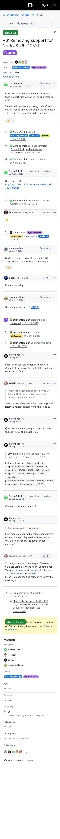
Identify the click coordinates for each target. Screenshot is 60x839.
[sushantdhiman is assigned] (22, 62)
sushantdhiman (34, 149)
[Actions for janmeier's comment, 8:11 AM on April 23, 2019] (54, 212)
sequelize (12, 15)
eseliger (19, 152)
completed (15, 323)
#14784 (9, 573)
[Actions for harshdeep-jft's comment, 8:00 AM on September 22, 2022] (54, 418)
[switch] (9, 121)
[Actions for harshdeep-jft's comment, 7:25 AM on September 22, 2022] (54, 354)
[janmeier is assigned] (16, 62)
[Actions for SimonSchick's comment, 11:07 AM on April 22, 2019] (54, 171)
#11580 (35, 307)
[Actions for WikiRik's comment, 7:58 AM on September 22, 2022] (54, 383)
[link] (18, 132)
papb (12, 277)
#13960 (31, 573)
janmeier (42, 145)
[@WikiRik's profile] (6, 383)
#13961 (18, 573)
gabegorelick (16, 248)
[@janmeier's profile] (6, 212)
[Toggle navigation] (5, 5)
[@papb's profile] (6, 278)
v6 (48, 200)
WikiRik (13, 383)
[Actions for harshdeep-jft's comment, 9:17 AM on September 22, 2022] (54, 518)
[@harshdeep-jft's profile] (6, 356)
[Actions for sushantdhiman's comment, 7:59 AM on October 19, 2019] (54, 297)
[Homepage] (30, 5)
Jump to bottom (11, 76)
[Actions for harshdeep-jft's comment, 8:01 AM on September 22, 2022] (54, 444)
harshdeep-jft (16, 354)
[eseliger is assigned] (26, 62)
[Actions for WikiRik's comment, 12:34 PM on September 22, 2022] (54, 556)
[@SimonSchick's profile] (6, 84)
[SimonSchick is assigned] (19, 62)
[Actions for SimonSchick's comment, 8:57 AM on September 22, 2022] (54, 496)
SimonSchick (16, 83)
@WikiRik (10, 428)
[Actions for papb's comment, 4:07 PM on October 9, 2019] (54, 278)
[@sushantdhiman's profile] (6, 298)
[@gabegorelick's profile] (6, 249)
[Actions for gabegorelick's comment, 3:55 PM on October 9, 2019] (54, 248)
